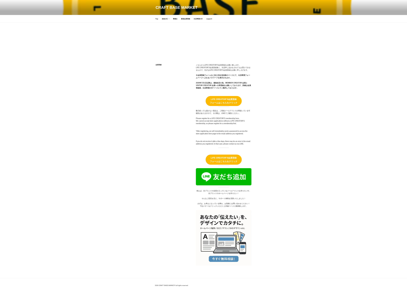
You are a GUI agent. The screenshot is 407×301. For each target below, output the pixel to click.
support (209, 19)
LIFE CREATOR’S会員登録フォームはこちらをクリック (223, 101)
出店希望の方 (198, 19)
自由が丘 (165, 19)
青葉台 (175, 19)
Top (156, 19)
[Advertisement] (203, 38)
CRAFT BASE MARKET (177, 7)
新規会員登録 (185, 19)
